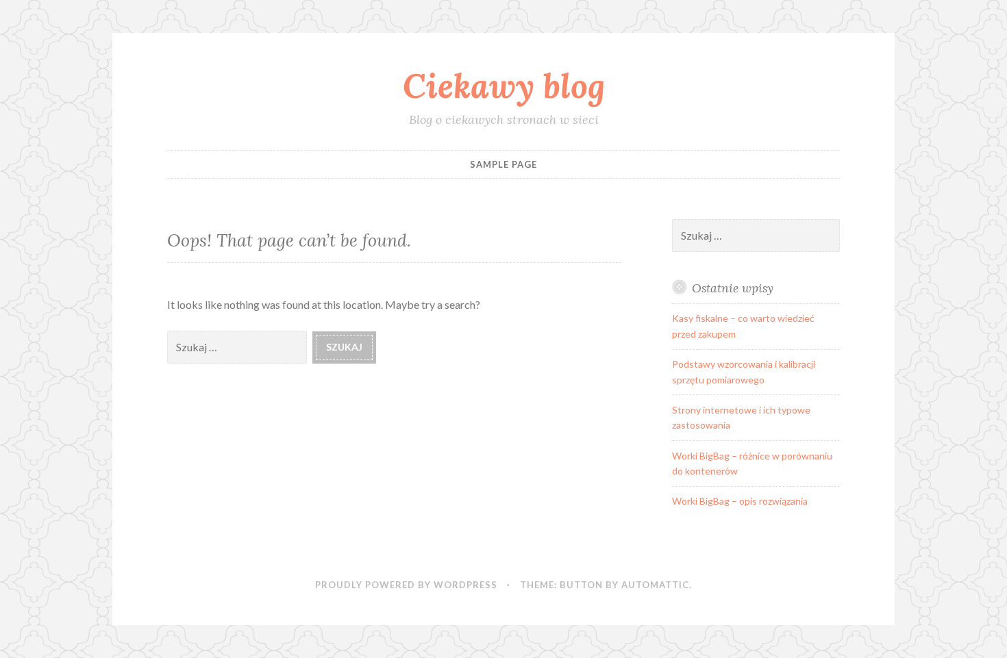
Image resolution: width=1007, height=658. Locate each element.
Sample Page (503, 164)
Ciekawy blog (504, 85)
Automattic (655, 584)
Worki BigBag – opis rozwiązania (740, 501)
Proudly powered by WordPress (406, 584)
